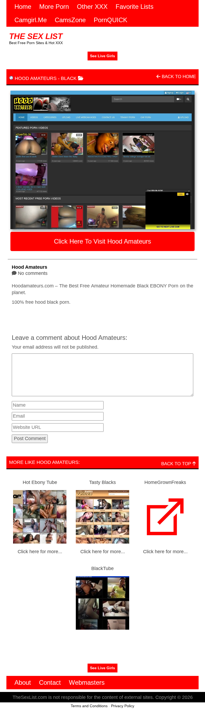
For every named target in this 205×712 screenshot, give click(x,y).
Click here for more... (40, 551)
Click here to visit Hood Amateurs (102, 241)
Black (69, 78)
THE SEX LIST (35, 36)
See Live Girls (102, 56)
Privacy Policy (122, 706)
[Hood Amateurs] (102, 160)
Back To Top (176, 463)
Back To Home (178, 76)
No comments (33, 273)
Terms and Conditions (89, 706)
